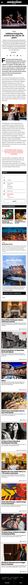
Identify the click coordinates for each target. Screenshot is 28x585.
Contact (21, 577)
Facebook (15, 578)
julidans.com (10, 191)
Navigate (14, 201)
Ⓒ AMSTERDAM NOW (5, 577)
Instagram (10, 578)
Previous (3, 216)
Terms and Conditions (14, 577)
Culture (14, 31)
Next (25, 216)
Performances (13, 52)
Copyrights (4, 578)
